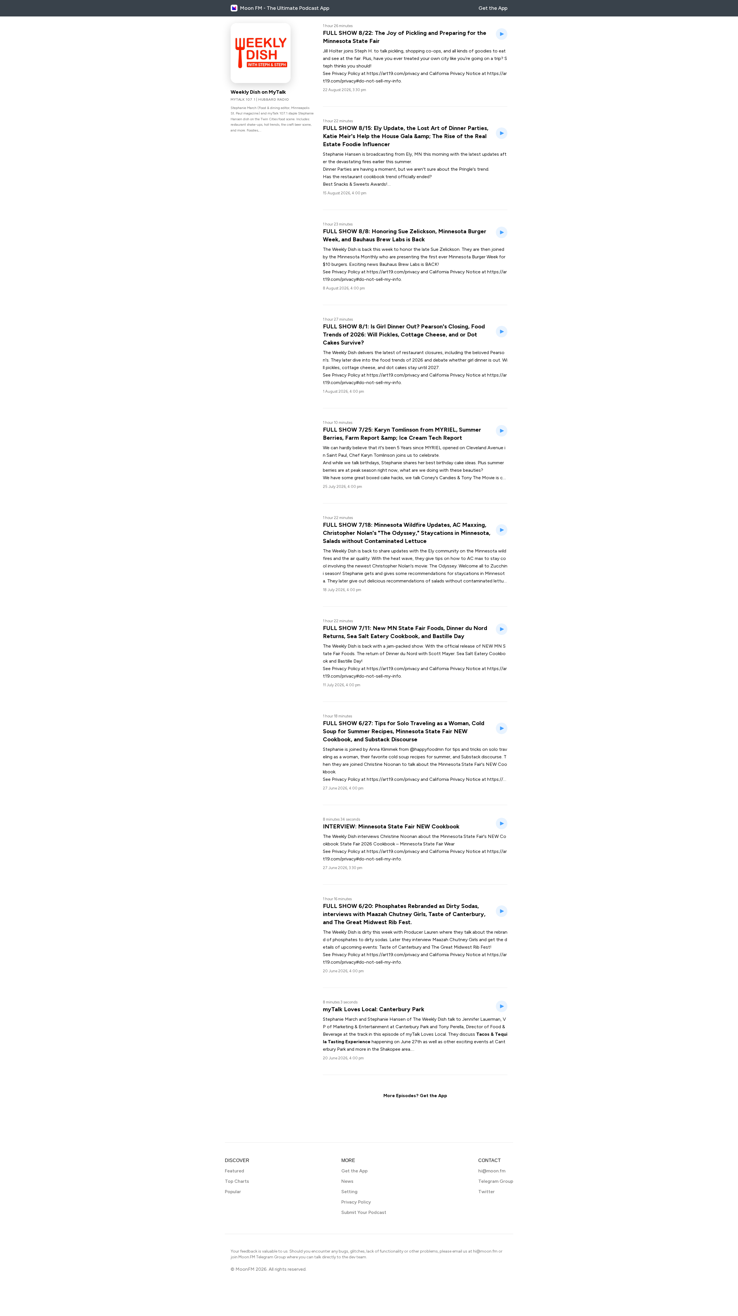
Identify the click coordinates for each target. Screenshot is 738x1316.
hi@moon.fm (491, 1171)
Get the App (493, 8)
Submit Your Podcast (363, 1212)
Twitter (486, 1191)
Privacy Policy (356, 1202)
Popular (233, 1191)
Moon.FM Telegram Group (262, 1257)
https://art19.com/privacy (393, 73)
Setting (349, 1191)
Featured (234, 1171)
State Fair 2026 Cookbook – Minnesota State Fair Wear (397, 844)
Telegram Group (495, 1181)
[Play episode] (501, 34)
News (347, 1181)
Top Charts (237, 1181)
